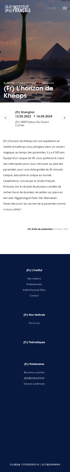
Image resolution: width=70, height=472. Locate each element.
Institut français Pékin (34, 290)
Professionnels (34, 284)
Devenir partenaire (34, 383)
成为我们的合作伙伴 (34, 378)
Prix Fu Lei (34, 323)
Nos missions (34, 278)
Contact (34, 295)
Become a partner (34, 372)
